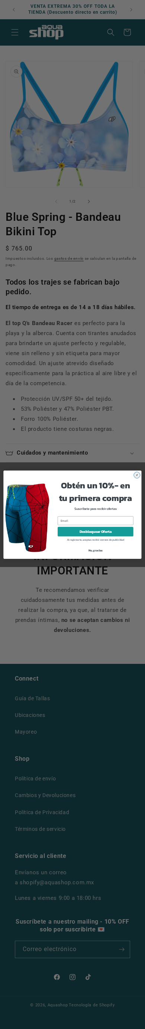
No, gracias (95, 550)
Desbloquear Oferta (96, 531)
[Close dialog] (137, 475)
